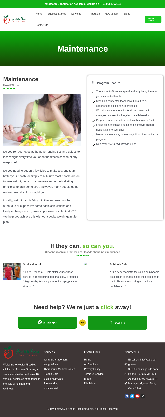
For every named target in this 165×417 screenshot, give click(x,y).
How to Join (111, 13)
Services (76, 13)
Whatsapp (50, 322)
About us (95, 13)
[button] (153, 19)
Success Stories (57, 13)
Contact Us (41, 25)
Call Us (120, 323)
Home (38, 13)
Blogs (127, 13)
